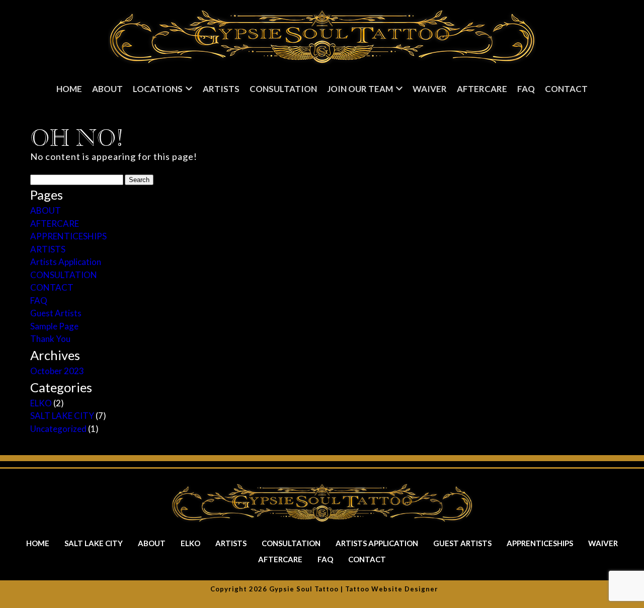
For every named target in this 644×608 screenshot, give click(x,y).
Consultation (283, 88)
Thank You (50, 338)
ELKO (41, 403)
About (107, 88)
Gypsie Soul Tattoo (304, 589)
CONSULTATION (63, 275)
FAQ (526, 88)
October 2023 (57, 371)
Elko (190, 543)
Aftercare (482, 88)
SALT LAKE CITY (62, 415)
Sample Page (54, 326)
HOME (69, 88)
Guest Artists (56, 313)
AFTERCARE (54, 223)
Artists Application (65, 261)
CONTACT (51, 287)
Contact (566, 88)
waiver (430, 88)
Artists (221, 88)
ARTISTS (47, 249)
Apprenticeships (540, 543)
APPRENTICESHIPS (68, 236)
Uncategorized (58, 428)
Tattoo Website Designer (391, 589)
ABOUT (45, 210)
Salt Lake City (93, 543)
